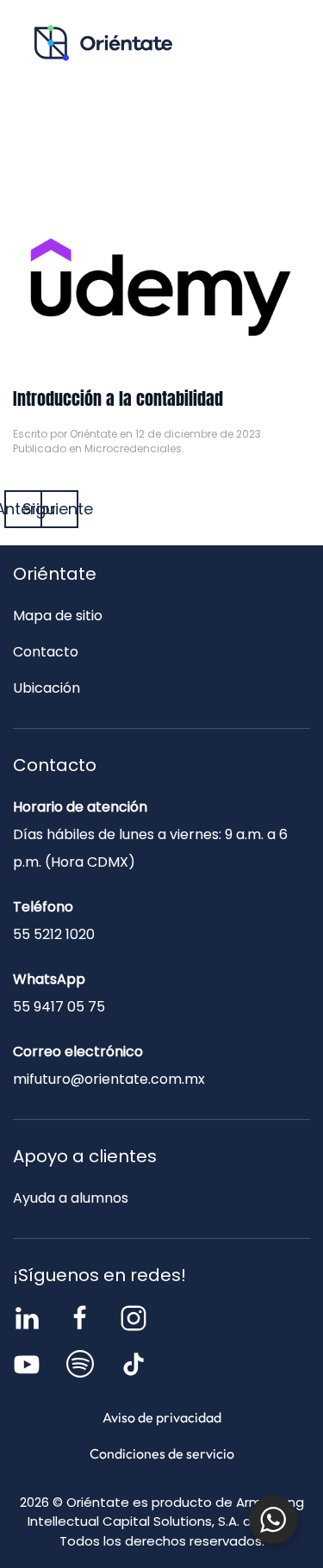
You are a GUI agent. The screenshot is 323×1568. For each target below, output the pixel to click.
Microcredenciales (133, 448)
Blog (228, 117)
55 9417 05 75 (59, 1007)
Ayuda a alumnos (70, 1198)
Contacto (161, 154)
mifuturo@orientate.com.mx (109, 1079)
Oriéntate (93, 433)
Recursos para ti (96, 117)
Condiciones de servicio (162, 1453)
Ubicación (46, 688)
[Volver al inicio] (103, 43)
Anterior (23, 509)
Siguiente (59, 509)
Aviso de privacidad (161, 1417)
